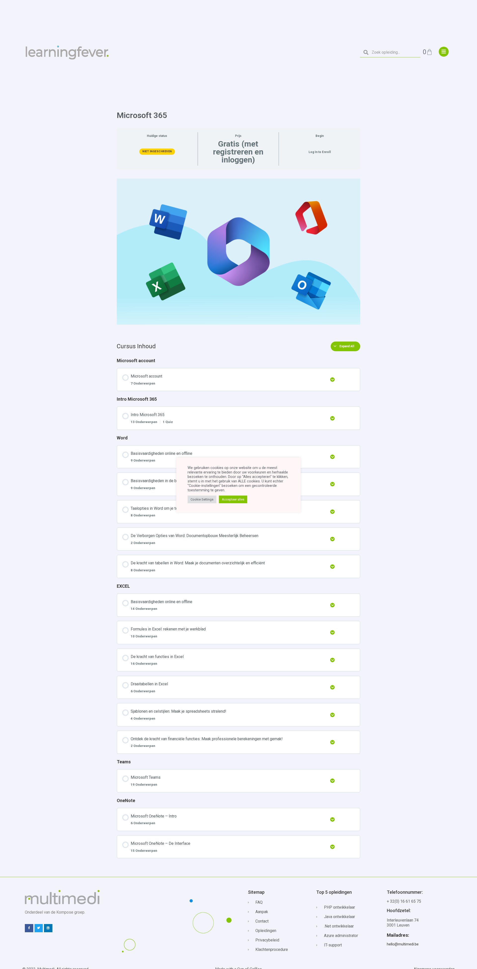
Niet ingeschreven (157, 151)
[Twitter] (39, 928)
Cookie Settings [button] (202, 499)
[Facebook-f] (29, 928)
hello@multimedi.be (403, 944)
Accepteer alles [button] (233, 499)
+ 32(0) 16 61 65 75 (404, 901)
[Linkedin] (48, 928)
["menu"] (444, 52)
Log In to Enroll (320, 152)
